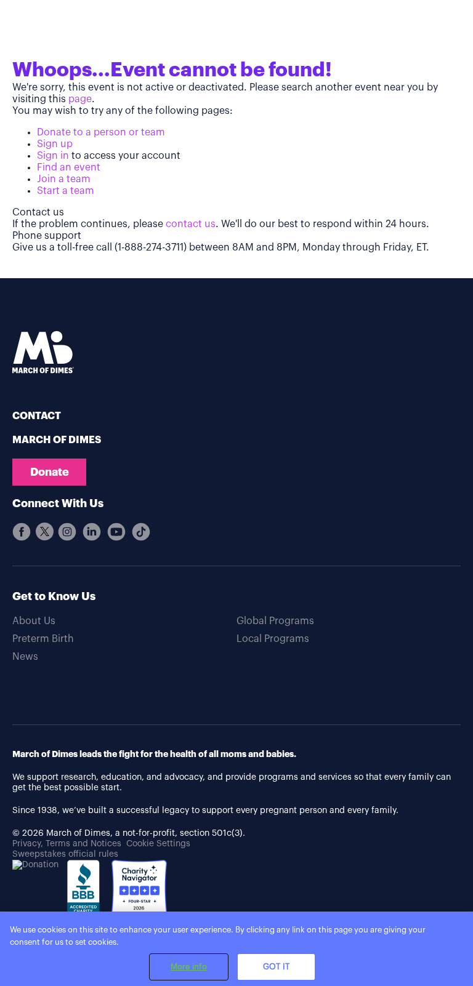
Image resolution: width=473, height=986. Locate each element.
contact (36, 416)
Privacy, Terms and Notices (66, 844)
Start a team (65, 191)
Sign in (53, 156)
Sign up (55, 144)
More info (189, 967)
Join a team (64, 179)
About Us (33, 621)
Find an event (68, 167)
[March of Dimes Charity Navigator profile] (139, 889)
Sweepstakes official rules (65, 854)
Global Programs (275, 621)
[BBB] (85, 895)
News (25, 657)
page (80, 99)
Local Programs (272, 639)
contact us (191, 224)
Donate (49, 472)
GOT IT (276, 967)
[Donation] (35, 865)
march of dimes (56, 440)
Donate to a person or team (101, 132)
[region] (236, 949)
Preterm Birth (43, 639)
